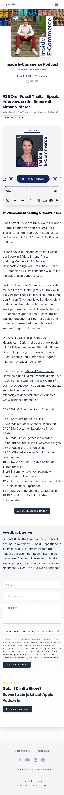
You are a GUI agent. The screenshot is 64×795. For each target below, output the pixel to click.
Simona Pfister (39, 256)
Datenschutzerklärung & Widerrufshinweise (27, 657)
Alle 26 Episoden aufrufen (32, 510)
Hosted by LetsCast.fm (32, 781)
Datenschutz (22, 750)
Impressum (43, 750)
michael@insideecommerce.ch (23, 395)
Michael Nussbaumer (39, 371)
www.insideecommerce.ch (20, 400)
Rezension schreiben (17, 709)
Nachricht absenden (16, 664)
